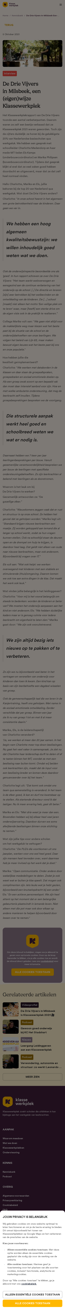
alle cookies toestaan (32, 1303)
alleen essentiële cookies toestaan (32, 1294)
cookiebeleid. (29, 1284)
